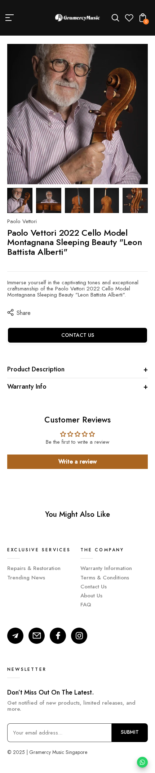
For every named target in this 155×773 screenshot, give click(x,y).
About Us (91, 596)
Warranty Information (106, 568)
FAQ (85, 605)
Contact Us (93, 587)
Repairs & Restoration (34, 568)
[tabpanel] (21, 200)
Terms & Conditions (104, 578)
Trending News (26, 578)
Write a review (77, 461)
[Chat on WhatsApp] (142, 762)
